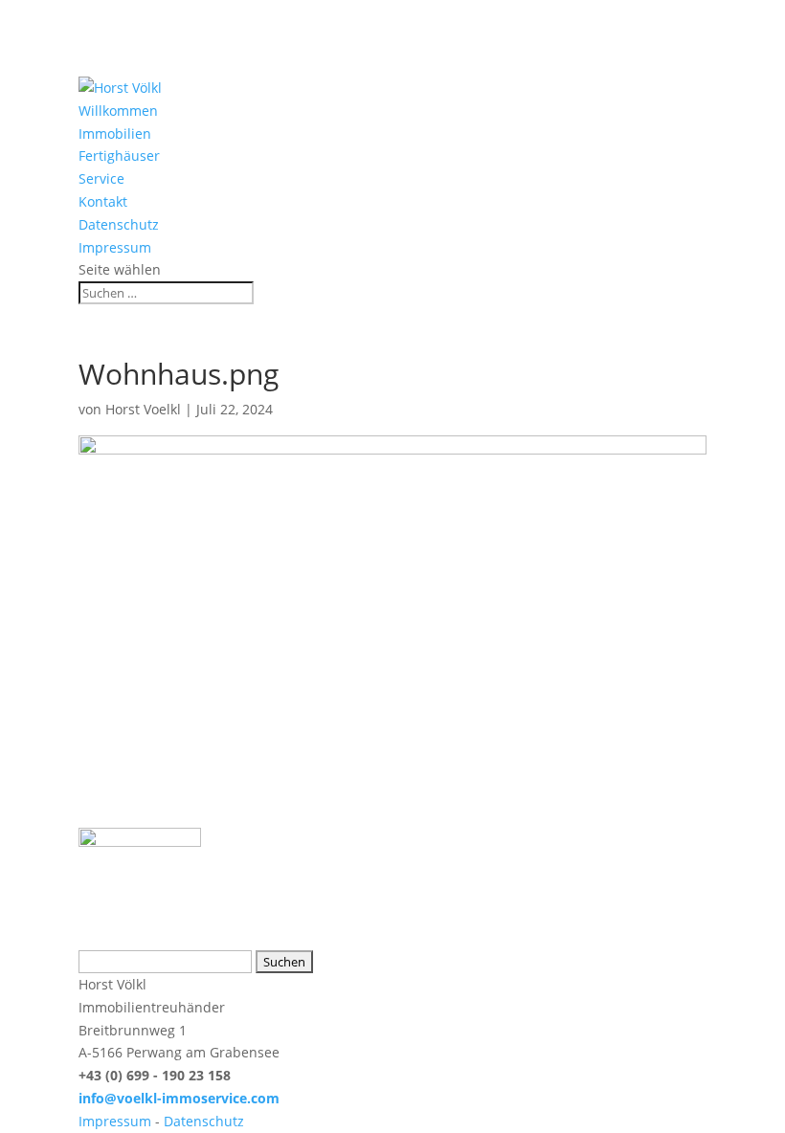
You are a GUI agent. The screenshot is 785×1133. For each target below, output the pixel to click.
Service (101, 178)
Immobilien (114, 133)
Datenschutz (118, 224)
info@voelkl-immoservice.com (179, 1098)
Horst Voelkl (143, 409)
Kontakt (102, 201)
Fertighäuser (119, 155)
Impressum (114, 247)
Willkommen (118, 110)
